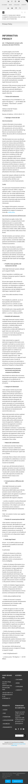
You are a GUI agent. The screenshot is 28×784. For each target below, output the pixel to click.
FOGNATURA (6, 716)
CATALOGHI (19, 686)
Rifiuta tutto (17, 781)
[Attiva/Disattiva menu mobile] (25, 12)
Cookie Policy (14, 745)
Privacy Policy (22, 743)
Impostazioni (22, 773)
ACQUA (5, 709)
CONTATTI (19, 690)
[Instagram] (21, 729)
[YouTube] (23, 729)
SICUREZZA (6, 723)
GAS (4, 713)
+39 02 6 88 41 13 (7, 692)
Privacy (14, 773)
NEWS (18, 683)
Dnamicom (15, 743)
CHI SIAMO (19, 679)
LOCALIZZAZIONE (7, 720)
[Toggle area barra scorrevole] (26, 1)
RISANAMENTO (7, 727)
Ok (8, 781)
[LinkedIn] (16, 729)
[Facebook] (18, 729)
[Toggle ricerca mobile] (22, 12)
